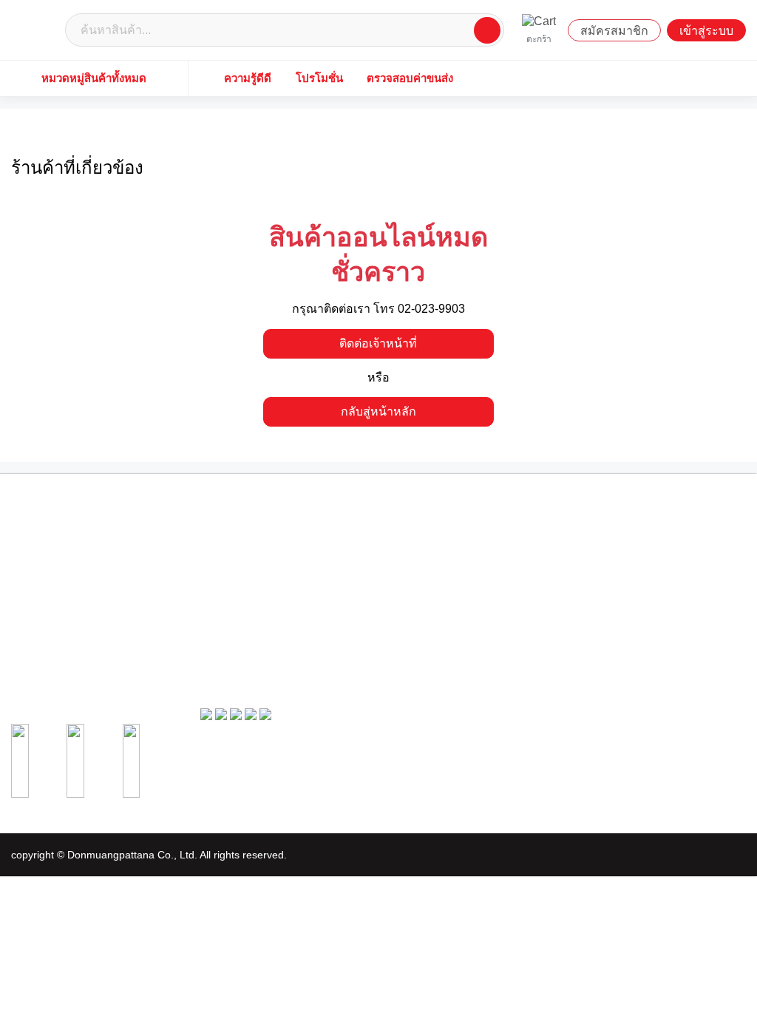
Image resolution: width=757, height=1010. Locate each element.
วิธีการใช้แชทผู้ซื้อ (612, 582)
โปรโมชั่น (319, 78)
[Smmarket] (35, 29)
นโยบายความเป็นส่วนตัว (244, 597)
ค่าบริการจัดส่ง (226, 626)
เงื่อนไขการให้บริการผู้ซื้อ (245, 553)
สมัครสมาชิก (614, 30)
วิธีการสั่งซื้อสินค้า (611, 539)
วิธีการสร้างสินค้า (421, 571)
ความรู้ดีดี (247, 78)
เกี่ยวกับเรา (220, 539)
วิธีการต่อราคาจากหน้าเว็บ (437, 585)
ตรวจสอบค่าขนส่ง (410, 78)
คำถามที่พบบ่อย (228, 641)
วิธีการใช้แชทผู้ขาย (425, 614)
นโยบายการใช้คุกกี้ (235, 612)
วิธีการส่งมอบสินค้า (424, 600)
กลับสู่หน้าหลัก (378, 411)
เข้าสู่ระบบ (706, 30)
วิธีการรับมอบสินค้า (613, 568)
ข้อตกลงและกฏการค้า (240, 582)
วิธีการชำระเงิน (606, 553)
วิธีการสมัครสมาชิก (424, 556)
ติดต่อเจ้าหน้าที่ (378, 343)
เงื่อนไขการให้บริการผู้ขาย (248, 568)
